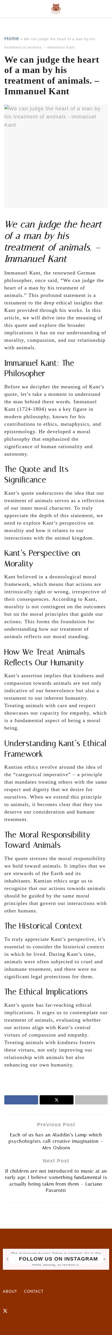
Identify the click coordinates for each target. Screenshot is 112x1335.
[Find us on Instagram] (15, 1311)
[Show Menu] (6, 8)
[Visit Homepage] (56, 8)
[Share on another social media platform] (91, 1099)
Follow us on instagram (57, 1259)
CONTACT (34, 1291)
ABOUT (10, 1291)
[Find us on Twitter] (5, 1311)
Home (11, 38)
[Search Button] (105, 8)
